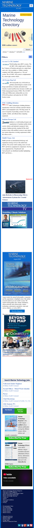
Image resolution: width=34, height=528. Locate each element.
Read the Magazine (17, 311)
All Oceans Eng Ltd (9, 80)
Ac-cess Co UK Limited (10, 61)
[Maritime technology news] (12, 6)
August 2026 (17, 259)
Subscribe (17, 438)
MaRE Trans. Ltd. (8, 138)
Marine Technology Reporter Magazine (12, 490)
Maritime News (6, 518)
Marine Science (7, 512)
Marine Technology (7, 510)
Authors (5, 498)
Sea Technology (7, 507)
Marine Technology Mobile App (10, 494)
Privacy (5, 502)
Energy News (6, 520)
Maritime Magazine (7, 517)
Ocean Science (7, 511)
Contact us (5, 497)
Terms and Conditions (8, 499)
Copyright (5, 501)
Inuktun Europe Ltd (9, 119)
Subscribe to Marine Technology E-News (13, 493)
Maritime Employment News (10, 521)
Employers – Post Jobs (20, 411)
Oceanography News (8, 506)
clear (23, 52)
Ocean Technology (7, 508)
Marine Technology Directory (10, 496)
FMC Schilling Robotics (10, 103)
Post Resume (8, 410)
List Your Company (25, 15)
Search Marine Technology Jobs (17, 380)
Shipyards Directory (8, 516)
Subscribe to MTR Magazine (10, 492)
